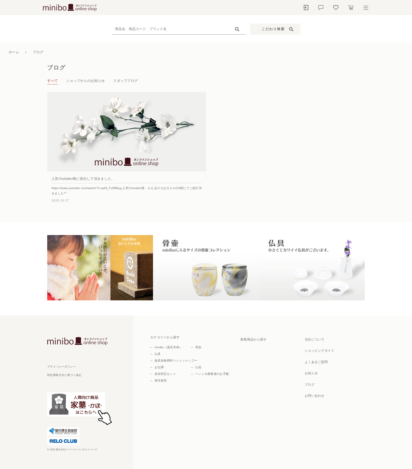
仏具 (157, 354)
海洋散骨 (160, 380)
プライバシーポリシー (61, 366)
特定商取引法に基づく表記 (64, 375)
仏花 (198, 367)
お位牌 (159, 367)
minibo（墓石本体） (168, 347)
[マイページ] (305, 7)
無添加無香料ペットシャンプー (175, 360)
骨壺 (198, 347)
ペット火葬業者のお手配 (212, 374)
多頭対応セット (165, 374)
